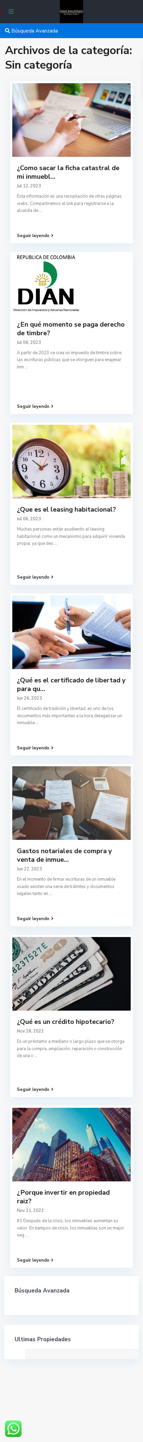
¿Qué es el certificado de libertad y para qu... (71, 684)
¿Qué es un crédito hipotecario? (65, 1021)
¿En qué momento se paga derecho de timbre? (71, 329)
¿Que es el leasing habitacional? (66, 509)
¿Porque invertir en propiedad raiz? (63, 1197)
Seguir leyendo (33, 235)
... (40, 211)
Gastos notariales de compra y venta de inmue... (64, 855)
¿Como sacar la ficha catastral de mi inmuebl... (68, 172)
